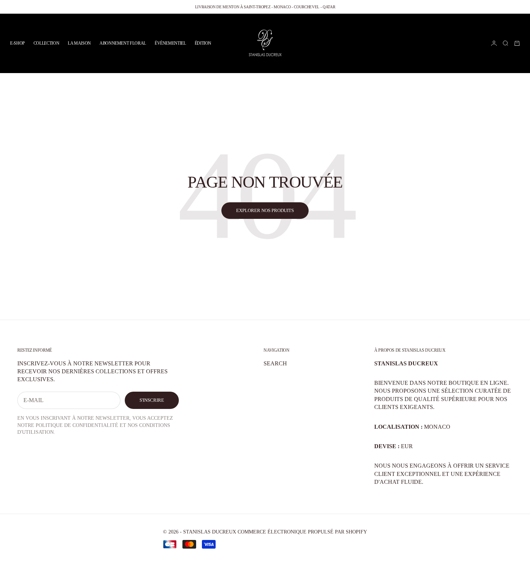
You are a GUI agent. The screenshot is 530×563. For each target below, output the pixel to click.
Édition (203, 43)
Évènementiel (170, 43)
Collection (46, 43)
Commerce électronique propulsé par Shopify (302, 532)
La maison (79, 43)
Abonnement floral (123, 43)
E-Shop (17, 43)
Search (275, 363)
